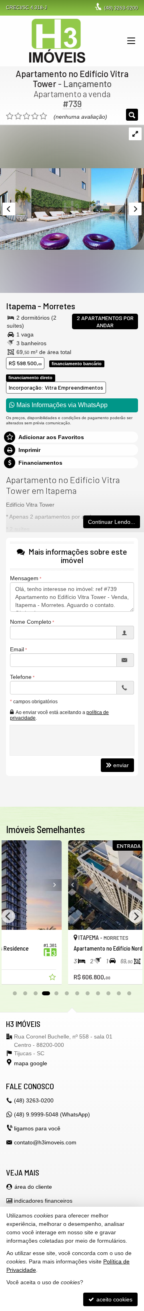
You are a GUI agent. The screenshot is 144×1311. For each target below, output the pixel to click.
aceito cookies (113, 1299)
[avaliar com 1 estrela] (10, 116)
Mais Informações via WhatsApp (61, 405)
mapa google (30, 1063)
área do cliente (33, 1187)
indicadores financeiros (43, 1201)
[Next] (129, 885)
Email (17, 649)
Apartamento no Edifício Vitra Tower (72, 78)
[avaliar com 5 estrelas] (43, 116)
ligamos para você (37, 1128)
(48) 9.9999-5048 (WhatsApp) (52, 1114)
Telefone (21, 677)
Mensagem (24, 578)
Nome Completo (30, 622)
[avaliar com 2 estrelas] (18, 116)
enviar (121, 765)
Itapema (21, 306)
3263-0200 (121, 8)
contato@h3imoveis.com (45, 1142)
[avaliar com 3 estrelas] (26, 116)
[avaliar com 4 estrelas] (35, 116)
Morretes (59, 306)
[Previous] (15, 885)
